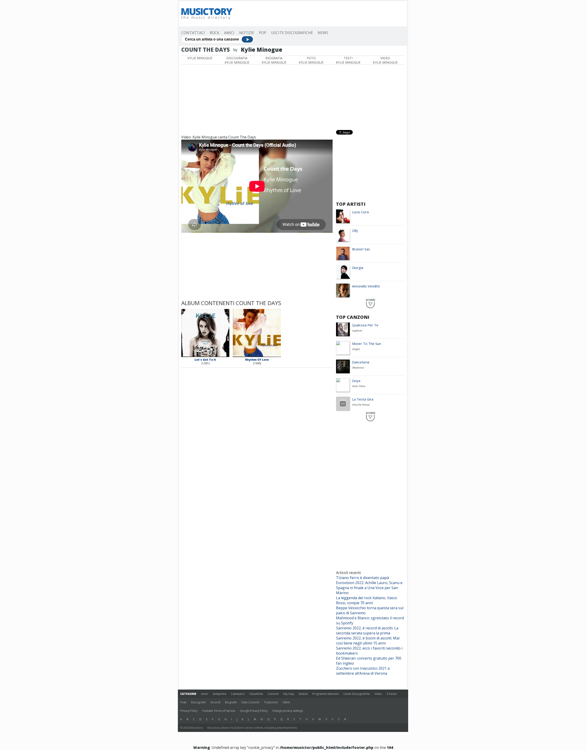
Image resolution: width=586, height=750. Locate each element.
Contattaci (193, 32)
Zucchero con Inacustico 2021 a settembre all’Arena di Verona (363, 671)
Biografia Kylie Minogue (274, 60)
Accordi (215, 702)
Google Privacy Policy (254, 711)
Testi (183, 702)
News (323, 32)
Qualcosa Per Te (365, 325)
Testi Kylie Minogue (348, 60)
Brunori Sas (361, 249)
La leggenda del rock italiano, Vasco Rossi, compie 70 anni (366, 600)
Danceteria (360, 362)
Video (378, 694)
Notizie (246, 32)
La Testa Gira (362, 399)
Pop (262, 32)
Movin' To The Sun (366, 343)
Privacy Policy (189, 711)
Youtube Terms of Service (218, 711)
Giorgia (357, 267)
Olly (355, 230)
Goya (356, 380)
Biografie (231, 702)
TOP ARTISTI (350, 204)
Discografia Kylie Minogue (237, 60)
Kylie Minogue (199, 58)
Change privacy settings (287, 711)
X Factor (392, 694)
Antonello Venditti (366, 286)
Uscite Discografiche (292, 32)
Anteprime (219, 694)
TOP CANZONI (352, 317)
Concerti (273, 694)
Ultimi (286, 702)
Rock (214, 32)
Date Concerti (250, 702)
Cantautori (238, 694)
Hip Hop (288, 694)
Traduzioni (271, 702)
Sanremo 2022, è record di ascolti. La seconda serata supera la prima (367, 630)
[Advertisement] (321, 13)
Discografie (198, 702)
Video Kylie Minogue (385, 60)
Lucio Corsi (360, 212)
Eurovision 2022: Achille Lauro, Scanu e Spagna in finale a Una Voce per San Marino (369, 587)
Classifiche (256, 694)
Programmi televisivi (325, 694)
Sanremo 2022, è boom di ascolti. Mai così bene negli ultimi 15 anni (367, 641)
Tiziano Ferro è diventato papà (362, 577)
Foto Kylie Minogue (311, 60)
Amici (229, 32)
